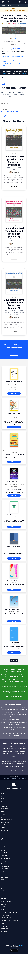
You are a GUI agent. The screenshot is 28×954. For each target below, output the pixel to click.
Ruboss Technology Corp (21, 945)
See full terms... (14, 355)
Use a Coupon (4, 806)
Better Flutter (14, 449)
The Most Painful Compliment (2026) (9, 912)
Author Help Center (5, 863)
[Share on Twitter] (2, 106)
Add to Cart (14, 393)
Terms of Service (5, 926)
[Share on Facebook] (4, 106)
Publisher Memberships (6, 839)
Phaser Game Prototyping (14, 481)
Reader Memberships (6, 901)
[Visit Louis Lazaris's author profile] (10, 172)
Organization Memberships (7, 838)
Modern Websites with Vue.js (14, 580)
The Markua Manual (5, 869)
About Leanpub (4, 887)
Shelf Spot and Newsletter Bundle (8, 820)
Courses (17, 5)
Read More (14, 186)
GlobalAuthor (4, 816)
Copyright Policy (4, 928)
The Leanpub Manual (5, 866)
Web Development (14, 111)
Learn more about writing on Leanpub (14, 696)
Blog (2, 888)
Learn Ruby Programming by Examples (14, 609)
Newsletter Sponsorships (6, 819)
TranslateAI (3, 824)
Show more (14, 660)
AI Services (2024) (5, 915)
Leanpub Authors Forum (6, 865)
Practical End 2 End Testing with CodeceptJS (14, 382)
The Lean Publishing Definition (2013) (9, 918)
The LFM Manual (4, 868)
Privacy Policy (4, 929)
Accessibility (4, 880)
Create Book (4, 850)
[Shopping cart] (19, 2)
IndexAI (2, 817)
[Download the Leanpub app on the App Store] (14, 950)
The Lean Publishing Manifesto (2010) (9, 920)
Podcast (3, 805)
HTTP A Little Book (14, 642)
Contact (3, 890)
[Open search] (8, 2)
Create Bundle (4, 852)
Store (11, 776)
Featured (3, 796)
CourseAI (3, 814)
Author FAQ (3, 861)
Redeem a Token (4, 808)
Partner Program (5, 877)
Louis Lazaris (15, 38)
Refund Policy (4, 931)
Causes (2, 879)
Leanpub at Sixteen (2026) (7, 914)
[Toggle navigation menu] (26, 77)
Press (2, 891)
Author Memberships (5, 849)
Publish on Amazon (5, 822)
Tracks (24, 5)
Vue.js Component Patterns (14, 515)
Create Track (4, 855)
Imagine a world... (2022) (6, 917)
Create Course (4, 854)
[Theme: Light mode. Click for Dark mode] (14, 2)
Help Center (3, 906)
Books (3, 5)
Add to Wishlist (16, 48)
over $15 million (19, 691)
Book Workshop (4, 830)
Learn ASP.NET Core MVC (14, 546)
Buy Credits (3, 903)
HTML (8, 111)
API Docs (3, 871)
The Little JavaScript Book (14, 413)
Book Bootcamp (4, 831)
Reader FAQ (3, 904)
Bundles (10, 5)
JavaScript (3, 111)
